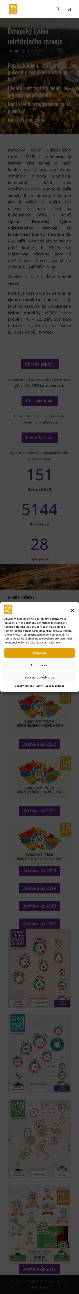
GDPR (39, 686)
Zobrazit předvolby (39, 677)
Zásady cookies (24, 686)
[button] (72, 610)
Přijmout (39, 653)
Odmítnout (39, 665)
